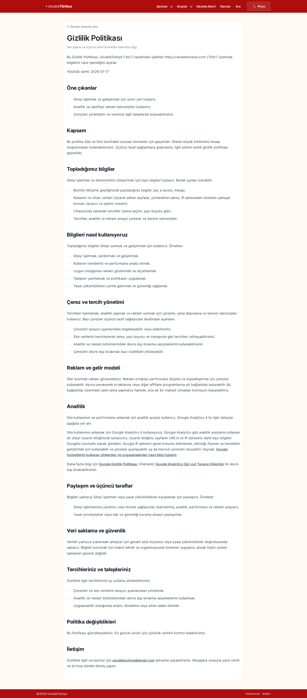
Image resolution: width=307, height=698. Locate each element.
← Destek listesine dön (82, 26)
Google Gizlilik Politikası (118, 464)
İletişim (266, 693)
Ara (238, 6)
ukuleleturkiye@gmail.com (133, 660)
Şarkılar (162, 6)
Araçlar (182, 6)
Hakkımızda (253, 693)
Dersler (225, 6)
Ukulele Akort (206, 6)
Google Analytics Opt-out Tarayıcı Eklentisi (190, 464)
